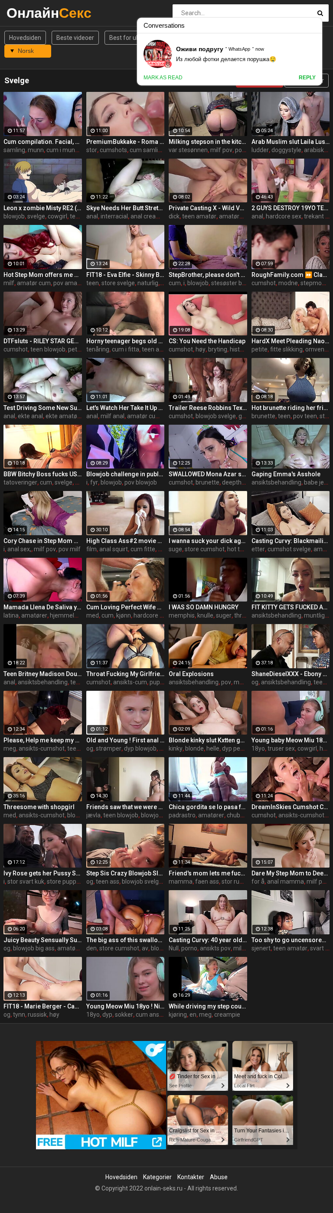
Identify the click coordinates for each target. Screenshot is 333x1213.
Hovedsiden (25, 37)
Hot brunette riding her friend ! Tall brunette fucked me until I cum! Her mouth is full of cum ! (290, 407)
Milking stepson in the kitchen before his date (208, 141)
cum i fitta (125, 349)
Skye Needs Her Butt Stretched (125, 208)
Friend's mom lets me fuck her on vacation (208, 873)
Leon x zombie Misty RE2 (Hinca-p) (42, 208)
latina (11, 615)
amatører (232, 216)
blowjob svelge (216, 416)
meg (9, 748)
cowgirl (57, 216)
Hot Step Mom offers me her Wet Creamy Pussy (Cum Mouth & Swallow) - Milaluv (42, 274)
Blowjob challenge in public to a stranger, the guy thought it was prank (125, 474)
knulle (205, 615)
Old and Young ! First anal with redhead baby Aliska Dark (125, 740)
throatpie (246, 615)
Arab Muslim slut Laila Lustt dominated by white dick (290, 141)
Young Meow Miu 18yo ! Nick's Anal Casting (125, 1006)
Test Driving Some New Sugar (42, 407)
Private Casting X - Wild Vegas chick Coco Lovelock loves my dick (208, 208)
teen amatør (199, 216)
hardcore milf (152, 615)
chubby (237, 815)
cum (175, 283)
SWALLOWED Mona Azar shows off (208, 474)
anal (92, 216)
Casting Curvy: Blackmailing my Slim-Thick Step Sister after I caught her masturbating (290, 540)
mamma (181, 881)
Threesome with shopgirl (39, 806)
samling (14, 149)
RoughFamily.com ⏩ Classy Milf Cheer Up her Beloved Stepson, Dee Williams (290, 274)
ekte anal (30, 416)
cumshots (113, 149)
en (192, 1014)
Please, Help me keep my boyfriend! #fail (42, 740)
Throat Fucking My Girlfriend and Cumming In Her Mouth (125, 673)
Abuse (219, 1177)
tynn (19, 1014)
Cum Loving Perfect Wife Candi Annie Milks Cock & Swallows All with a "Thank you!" (125, 607)
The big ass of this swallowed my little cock (125, 940)
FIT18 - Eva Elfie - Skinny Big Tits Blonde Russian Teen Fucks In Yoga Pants (125, 274)
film (91, 549)
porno (189, 948)
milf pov (221, 149)
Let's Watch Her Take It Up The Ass (125, 407)
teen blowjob (47, 349)
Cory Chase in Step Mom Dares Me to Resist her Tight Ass (42, 540)
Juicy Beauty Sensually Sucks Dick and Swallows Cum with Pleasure (42, 940)
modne (288, 283)
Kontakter (190, 1177)
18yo (258, 748)
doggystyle (286, 149)
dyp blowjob (140, 748)
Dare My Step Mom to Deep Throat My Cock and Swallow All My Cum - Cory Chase (290, 873)
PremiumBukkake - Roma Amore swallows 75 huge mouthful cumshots (125, 141)
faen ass (207, 881)
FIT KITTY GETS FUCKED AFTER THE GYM (290, 607)
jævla (93, 815)
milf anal (112, 416)
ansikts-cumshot (42, 748)
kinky (176, 748)
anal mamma (285, 881)
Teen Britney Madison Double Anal (42, 673)
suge (175, 549)
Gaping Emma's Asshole (285, 474)
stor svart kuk (25, 881)
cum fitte (143, 549)
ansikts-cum (130, 682)
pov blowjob (140, 482)
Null (174, 948)
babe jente (318, 482)
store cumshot (205, 549)
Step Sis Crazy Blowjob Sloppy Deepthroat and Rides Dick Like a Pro (125, 873)
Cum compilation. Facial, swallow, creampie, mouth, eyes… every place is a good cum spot (42, 141)
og (254, 682)
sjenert (261, 948)
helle (212, 748)
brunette (263, 416)
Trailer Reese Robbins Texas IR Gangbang (208, 407)
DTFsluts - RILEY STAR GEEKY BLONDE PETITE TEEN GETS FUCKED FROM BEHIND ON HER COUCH (42, 341)
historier (241, 349)
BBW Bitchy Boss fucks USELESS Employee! (42, 474)
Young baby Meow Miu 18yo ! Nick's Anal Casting (290, 740)
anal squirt (113, 549)
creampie (227, 1014)
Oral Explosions (191, 673)
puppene (162, 682)
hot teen (238, 549)
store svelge (118, 283)
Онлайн (29, 12)
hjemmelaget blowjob (79, 615)
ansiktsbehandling (276, 482)
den (91, 948)
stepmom (313, 283)
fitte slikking (286, 349)
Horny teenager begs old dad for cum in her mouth (125, 341)
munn (36, 149)
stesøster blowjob (235, 283)
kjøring (178, 1014)
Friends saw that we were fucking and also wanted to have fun (125, 806)
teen (92, 283)
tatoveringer (20, 482)
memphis (182, 615)
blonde (194, 748)
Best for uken (127, 37)
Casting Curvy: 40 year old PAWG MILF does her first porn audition (208, 940)
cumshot (263, 283)
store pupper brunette (77, 881)
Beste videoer (75, 37)
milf (8, 283)
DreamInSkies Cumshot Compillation (290, 806)
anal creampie (150, 216)
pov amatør (69, 283)
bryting (217, 349)
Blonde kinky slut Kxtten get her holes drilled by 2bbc (208, 740)
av (145, 948)
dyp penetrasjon (244, 748)
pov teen (305, 416)
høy (201, 349)
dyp (107, 1014)
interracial (114, 216)
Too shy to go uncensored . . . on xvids (290, 940)
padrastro (182, 815)
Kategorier (157, 1177)
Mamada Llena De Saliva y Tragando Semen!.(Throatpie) (42, 607)
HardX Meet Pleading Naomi (290, 341)
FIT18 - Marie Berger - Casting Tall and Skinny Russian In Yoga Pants (42, 1006)
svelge (36, 216)
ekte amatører (65, 416)
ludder (260, 149)
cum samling (147, 149)
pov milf (246, 149)
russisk (37, 1014)
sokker (124, 1014)
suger (224, 615)
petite (76, 349)
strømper (108, 748)
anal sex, (19, 549)
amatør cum (34, 283)
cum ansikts (152, 1014)
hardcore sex (283, 216)
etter (258, 549)
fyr (94, 482)
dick (174, 216)
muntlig (314, 615)
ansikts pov (215, 948)
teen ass (107, 881)
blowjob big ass (34, 948)
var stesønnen (188, 149)
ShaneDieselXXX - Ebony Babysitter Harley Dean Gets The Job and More (290, 673)
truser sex (281, 748)
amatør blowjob (78, 948)
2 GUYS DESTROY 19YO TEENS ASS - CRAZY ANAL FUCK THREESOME (290, 208)
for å (257, 881)
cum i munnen (65, 149)
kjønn (123, 615)
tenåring (97, 349)
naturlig (147, 283)
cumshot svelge (289, 549)
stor (91, 149)
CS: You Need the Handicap (207, 341)
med (92, 615)
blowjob (14, 216)
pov (226, 682)
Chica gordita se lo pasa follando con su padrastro (208, 806)
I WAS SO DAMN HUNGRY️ (203, 607)
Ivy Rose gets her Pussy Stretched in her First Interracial (42, 873)
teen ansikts (158, 349)
